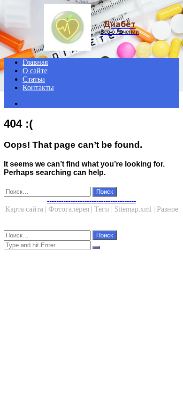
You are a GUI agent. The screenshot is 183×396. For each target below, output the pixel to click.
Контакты (38, 87)
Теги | (104, 209)
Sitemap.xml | (135, 209)
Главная (35, 62)
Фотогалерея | (71, 209)
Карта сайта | (26, 209)
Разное (167, 209)
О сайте (35, 71)
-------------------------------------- (91, 201)
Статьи (34, 79)
